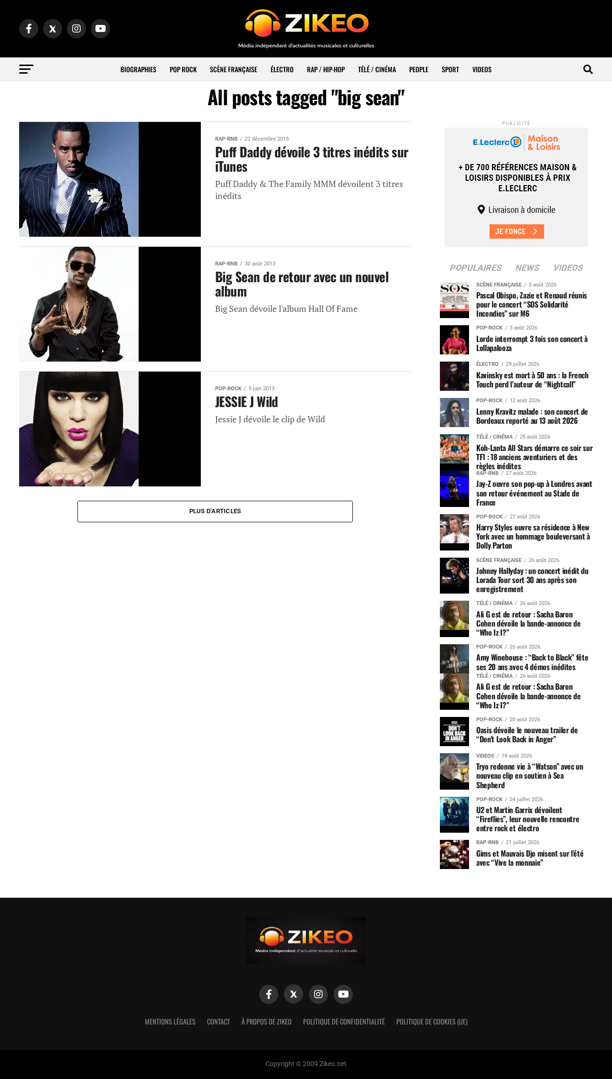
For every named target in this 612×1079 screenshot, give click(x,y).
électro (282, 69)
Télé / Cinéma (377, 69)
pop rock (183, 69)
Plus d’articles (215, 511)
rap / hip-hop (326, 69)
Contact (218, 1021)
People (418, 69)
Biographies (138, 69)
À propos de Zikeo (266, 1021)
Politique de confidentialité (344, 1021)
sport (450, 69)
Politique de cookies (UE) (432, 1021)
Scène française (233, 69)
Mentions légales (170, 1021)
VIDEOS (482, 69)
